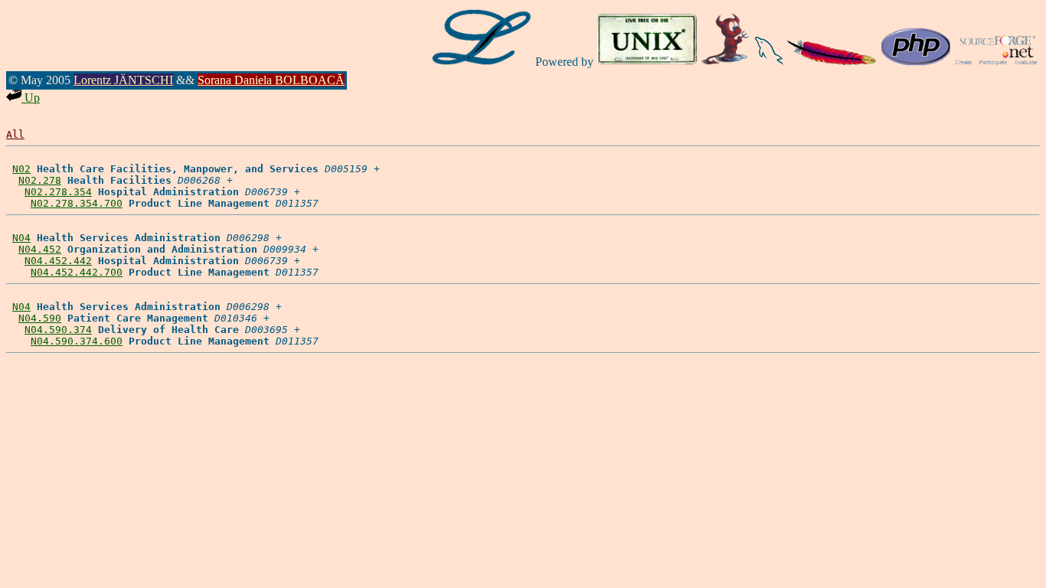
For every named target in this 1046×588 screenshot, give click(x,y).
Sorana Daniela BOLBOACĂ (271, 80)
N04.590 (39, 318)
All (15, 134)
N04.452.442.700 (77, 272)
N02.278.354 (58, 192)
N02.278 (39, 180)
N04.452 (39, 249)
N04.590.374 (58, 329)
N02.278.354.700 (77, 203)
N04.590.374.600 (77, 341)
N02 (21, 169)
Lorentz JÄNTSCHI (123, 80)
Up (30, 97)
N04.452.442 (58, 260)
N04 (21, 237)
